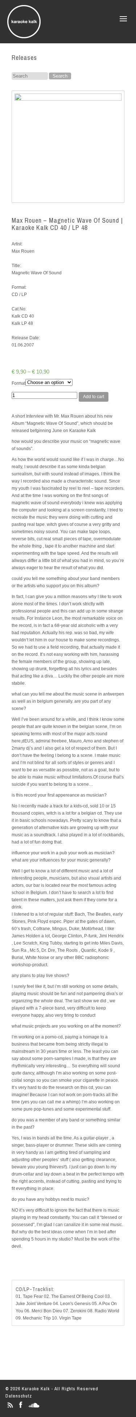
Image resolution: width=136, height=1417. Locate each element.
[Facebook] (20, 1408)
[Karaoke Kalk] (24, 35)
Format (18, 383)
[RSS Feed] (10, 1408)
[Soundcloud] (34, 1408)
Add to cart (93, 396)
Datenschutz (18, 1396)
